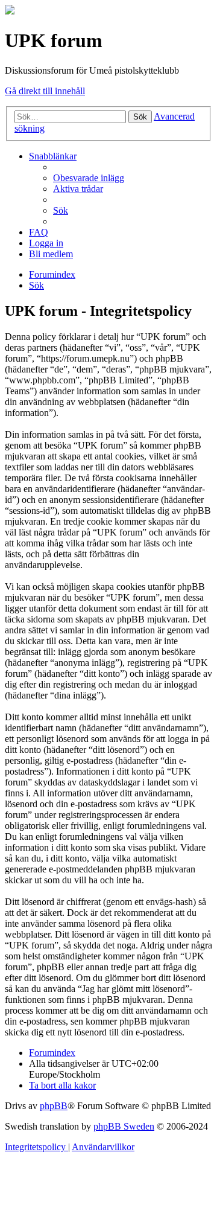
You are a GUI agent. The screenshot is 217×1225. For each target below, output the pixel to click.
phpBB (54, 1106)
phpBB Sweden (123, 1126)
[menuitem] (88, 178)
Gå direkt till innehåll (45, 91)
